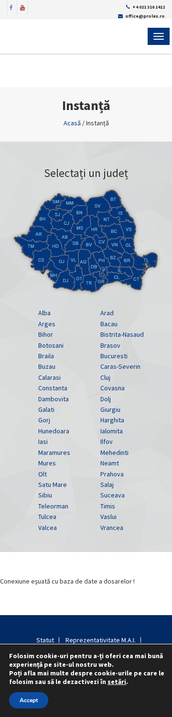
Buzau (46, 366)
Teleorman (53, 506)
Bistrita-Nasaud (122, 334)
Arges (46, 324)
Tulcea (47, 516)
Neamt (109, 463)
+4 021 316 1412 (148, 7)
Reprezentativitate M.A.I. (100, 640)
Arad (107, 313)
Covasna (112, 388)
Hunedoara (53, 431)
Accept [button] (29, 700)
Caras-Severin (120, 366)
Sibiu (45, 495)
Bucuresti (114, 356)
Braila (46, 356)
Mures (47, 463)
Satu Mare (52, 484)
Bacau (109, 324)
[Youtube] (22, 6)
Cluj (105, 377)
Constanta (52, 388)
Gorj (44, 420)
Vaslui (108, 516)
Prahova (112, 474)
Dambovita (53, 399)
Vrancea (111, 527)
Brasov (110, 345)
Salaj (107, 484)
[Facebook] (11, 6)
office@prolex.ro (145, 16)
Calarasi (49, 377)
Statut (45, 640)
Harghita (112, 420)
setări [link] (117, 681)
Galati (46, 409)
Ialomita (111, 431)
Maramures (54, 452)
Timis (107, 506)
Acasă (72, 123)
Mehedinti (114, 452)
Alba (44, 313)
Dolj (105, 399)
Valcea (47, 527)
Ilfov (106, 441)
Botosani (51, 345)
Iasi (43, 441)
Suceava (112, 495)
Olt (42, 474)
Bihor (45, 334)
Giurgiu (110, 409)
